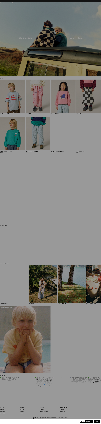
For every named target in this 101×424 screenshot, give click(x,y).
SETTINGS (82, 421)
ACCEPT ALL (97, 421)
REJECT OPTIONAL (89, 421)
